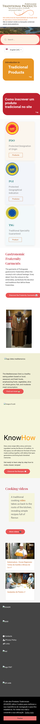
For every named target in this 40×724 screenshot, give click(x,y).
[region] (20, 30)
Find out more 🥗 (13, 391)
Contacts (8, 636)
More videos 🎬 (15, 532)
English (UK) (15, 50)
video (22, 500)
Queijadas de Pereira (15, 592)
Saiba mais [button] (29, 712)
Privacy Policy (10, 640)
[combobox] (20, 39)
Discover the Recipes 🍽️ (17, 471)
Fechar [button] (20, 718)
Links (7, 644)
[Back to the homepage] (21, 8)
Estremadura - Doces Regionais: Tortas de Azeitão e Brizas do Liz (19, 564)
